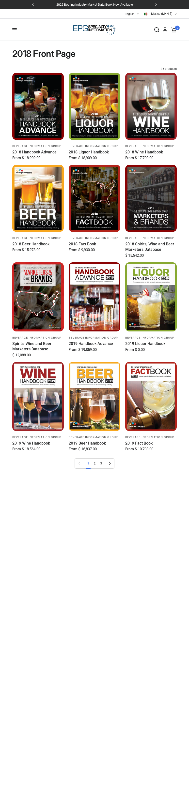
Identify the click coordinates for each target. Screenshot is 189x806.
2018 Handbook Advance (34, 152)
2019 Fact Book (139, 443)
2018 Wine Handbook (144, 152)
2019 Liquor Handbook (145, 343)
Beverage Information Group (37, 146)
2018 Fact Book (82, 244)
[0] (173, 30)
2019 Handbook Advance (91, 343)
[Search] (157, 30)
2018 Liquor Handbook (89, 152)
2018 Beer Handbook (30, 244)
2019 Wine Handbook (31, 443)
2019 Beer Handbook (87, 443)
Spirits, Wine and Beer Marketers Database (31, 346)
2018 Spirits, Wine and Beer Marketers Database (149, 247)
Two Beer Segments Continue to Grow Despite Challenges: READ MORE (105, 4)
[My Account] (165, 30)
